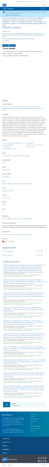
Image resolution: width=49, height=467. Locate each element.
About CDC (5, 442)
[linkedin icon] (46, 458)
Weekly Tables (6, 170)
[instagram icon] (43, 458)
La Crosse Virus (8, 147)
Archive (4, 453)
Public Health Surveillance (10, 148)
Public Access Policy (35, 428)
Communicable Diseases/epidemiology (13, 143)
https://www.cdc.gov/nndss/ (12, 15)
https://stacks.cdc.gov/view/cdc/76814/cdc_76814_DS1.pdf (17, 234)
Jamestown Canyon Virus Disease (34, 145)
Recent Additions (34, 419)
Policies (4, 446)
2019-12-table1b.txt (7, 255)
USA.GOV (10, 465)
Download (5, 45)
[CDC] (4, 5)
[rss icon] (46, 461)
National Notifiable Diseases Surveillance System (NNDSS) (17, 183)
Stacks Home (33, 414)
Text (4, 163)
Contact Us (32, 430)
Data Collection (30, 143)
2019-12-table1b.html (8, 251)
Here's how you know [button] (42, 1)
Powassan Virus (30, 147)
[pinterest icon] (41, 461)
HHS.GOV (4, 465)
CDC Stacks (7, 415)
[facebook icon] (39, 458)
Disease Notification (9, 145)
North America (6, 197)
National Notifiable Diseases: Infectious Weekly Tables (20, 39)
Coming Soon (33, 421)
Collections (33, 416)
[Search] (45, 5)
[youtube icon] (39, 461)
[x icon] (41, 458)
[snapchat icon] (43, 461)
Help (31, 423)
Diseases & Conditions (8, 190)
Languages (5, 449)
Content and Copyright (35, 426)
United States (6, 176)
